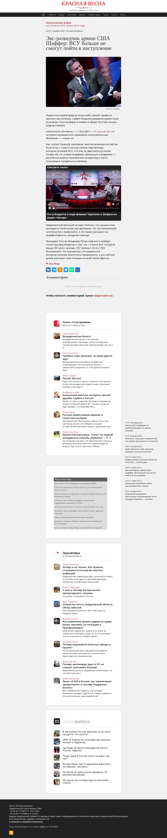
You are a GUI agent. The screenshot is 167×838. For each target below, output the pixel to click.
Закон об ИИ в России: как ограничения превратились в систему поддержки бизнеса (87, 684)
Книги (114, 14)
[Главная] (83, 6)
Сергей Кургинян (71, 333)
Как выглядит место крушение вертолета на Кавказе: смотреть (87, 765)
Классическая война (58, 23)
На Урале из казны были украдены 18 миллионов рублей (85, 773)
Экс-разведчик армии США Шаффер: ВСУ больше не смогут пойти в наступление (140, 472)
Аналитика (71, 14)
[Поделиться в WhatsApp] (71, 269)
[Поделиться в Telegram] (54, 269)
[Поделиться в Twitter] (66, 269)
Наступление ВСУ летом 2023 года (65, 25)
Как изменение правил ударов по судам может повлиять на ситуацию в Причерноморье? (87, 624)
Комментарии (94, 14)
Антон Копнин (70, 661)
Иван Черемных (70, 601)
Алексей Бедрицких (71, 587)
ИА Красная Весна (103, 131)
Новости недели (70, 353)
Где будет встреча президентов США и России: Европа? (85, 749)
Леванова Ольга (70, 641)
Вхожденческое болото (77, 336)
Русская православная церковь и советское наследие (83, 416)
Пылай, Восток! (72, 378)
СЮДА (42, 827)
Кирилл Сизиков (70, 618)
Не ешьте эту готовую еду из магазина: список (86, 781)
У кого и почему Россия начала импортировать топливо (81, 591)
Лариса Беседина (71, 432)
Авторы (82, 14)
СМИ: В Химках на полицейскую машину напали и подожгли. (86, 741)
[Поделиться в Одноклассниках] (60, 269)
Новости (52, 14)
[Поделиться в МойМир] (77, 269)
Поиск (122, 14)
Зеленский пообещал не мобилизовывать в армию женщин (138, 428)
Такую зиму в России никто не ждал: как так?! (86, 757)
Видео (61, 14)
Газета (106, 14)
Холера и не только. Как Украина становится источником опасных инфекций (83, 570)
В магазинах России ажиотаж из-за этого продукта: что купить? (87, 733)
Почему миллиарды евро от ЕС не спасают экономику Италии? (83, 666)
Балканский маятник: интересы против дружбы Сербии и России (87, 396)
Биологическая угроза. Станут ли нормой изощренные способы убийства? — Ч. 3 (88, 436)
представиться (103, 295)
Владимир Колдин (71, 392)
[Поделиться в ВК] (48, 269)
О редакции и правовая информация (26, 821)
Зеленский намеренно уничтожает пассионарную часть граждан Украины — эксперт (141, 496)
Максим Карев (69, 375)
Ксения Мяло (69, 412)
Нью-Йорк (54, 264)
